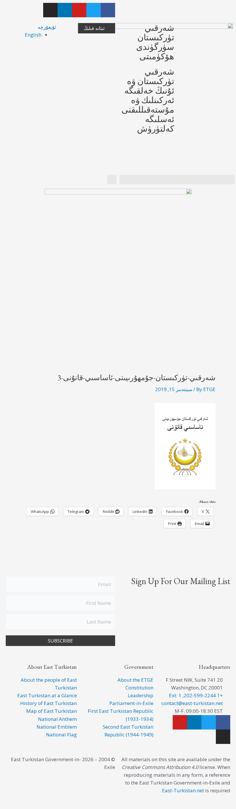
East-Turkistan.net (183, 790)
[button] (177, 179)
